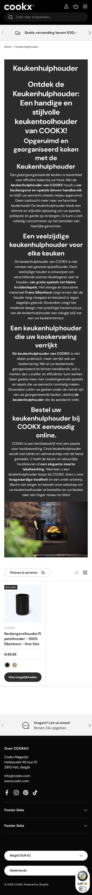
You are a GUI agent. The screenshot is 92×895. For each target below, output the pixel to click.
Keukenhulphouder (26, 47)
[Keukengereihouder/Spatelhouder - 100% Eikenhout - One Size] (23, 603)
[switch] (82, 888)
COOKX (18, 884)
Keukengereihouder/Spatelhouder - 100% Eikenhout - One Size (22, 638)
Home (7, 47)
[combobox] (46, 17)
